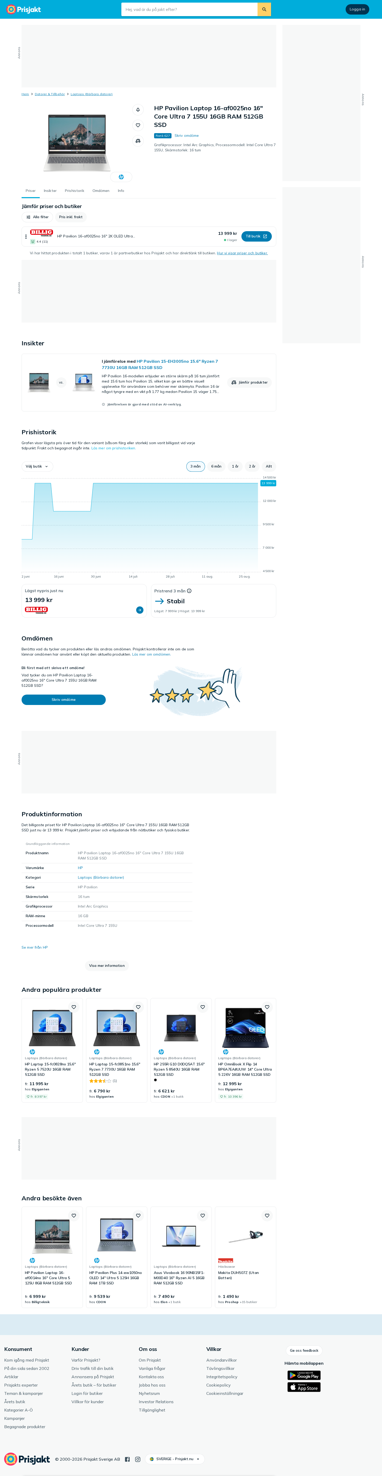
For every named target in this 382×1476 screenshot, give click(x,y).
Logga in (357, 9)
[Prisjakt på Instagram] (138, 1458)
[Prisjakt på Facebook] (127, 1458)
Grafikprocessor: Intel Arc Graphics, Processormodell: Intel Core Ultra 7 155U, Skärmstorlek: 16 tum (215, 147)
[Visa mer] (26, 236)
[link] (149, 382)
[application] (149, 528)
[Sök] (264, 9)
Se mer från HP (35, 947)
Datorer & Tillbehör (50, 94)
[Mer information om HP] (121, 177)
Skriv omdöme (187, 135)
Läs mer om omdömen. (151, 654)
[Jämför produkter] (138, 141)
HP (80, 867)
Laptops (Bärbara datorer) (92, 94)
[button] (138, 109)
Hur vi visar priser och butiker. (242, 253)
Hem (25, 94)
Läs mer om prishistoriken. (113, 448)
